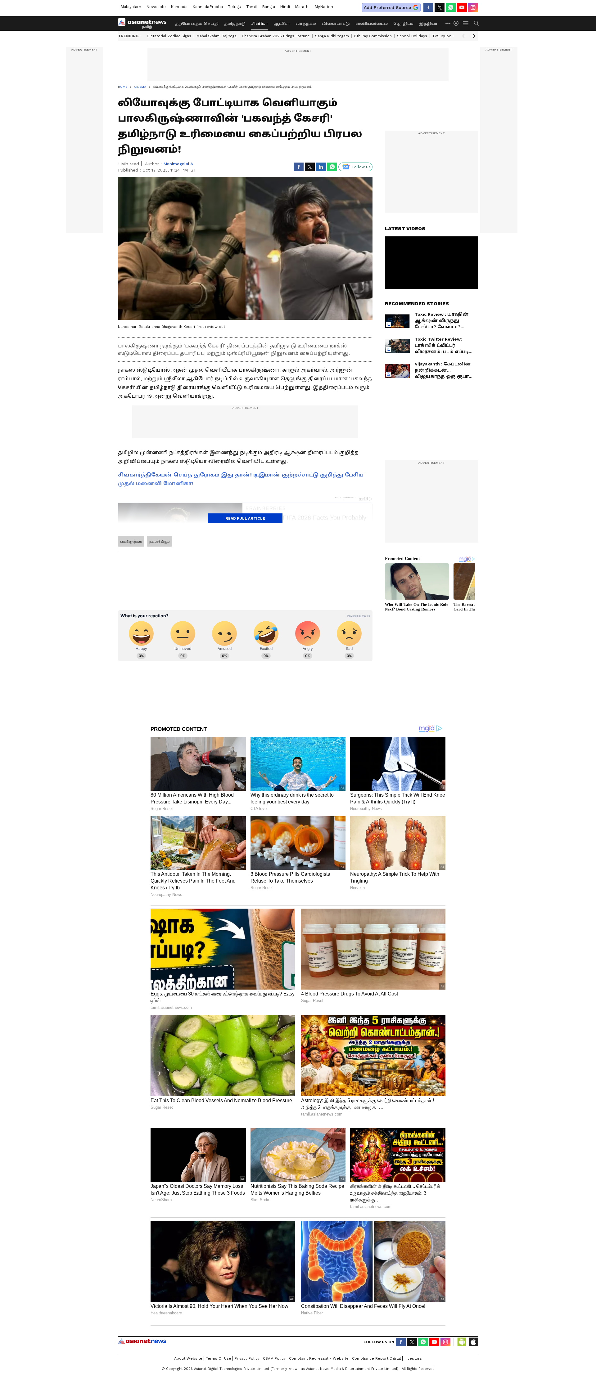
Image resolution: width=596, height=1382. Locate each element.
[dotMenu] (448, 23)
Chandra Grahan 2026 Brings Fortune (276, 36)
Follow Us (361, 167)
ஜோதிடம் (403, 23)
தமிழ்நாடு (235, 23)
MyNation (323, 6)
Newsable (156, 6)
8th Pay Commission (373, 36)
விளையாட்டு (336, 23)
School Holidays (412, 36)
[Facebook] (428, 7)
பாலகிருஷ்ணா (131, 541)
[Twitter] (440, 7)
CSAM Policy (274, 1358)
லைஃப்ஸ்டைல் (371, 23)
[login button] (458, 23)
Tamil (251, 6)
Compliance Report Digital (376, 1358)
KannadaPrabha (207, 6)
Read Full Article (245, 518)
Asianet (142, 1341)
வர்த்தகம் (306, 23)
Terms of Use (218, 1358)
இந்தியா (428, 23)
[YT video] (462, 7)
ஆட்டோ (281, 23)
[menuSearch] (476, 23)
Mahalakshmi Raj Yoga (216, 36)
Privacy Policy (247, 1358)
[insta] (473, 7)
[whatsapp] (451, 7)
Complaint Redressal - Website (319, 1358)
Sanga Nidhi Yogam (332, 36)
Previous (464, 36)
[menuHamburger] (466, 23)
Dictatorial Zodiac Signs (169, 36)
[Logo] (144, 23)
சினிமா (259, 23)
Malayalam (130, 6)
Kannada (179, 6)
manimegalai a (178, 163)
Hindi (285, 6)
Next (473, 36)
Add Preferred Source (387, 7)
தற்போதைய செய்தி (197, 23)
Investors (413, 1358)
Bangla (268, 6)
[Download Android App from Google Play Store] (462, 1342)
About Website (188, 1358)
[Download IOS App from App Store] (473, 1342)
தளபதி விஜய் (159, 541)
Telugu (234, 6)
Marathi (302, 6)
